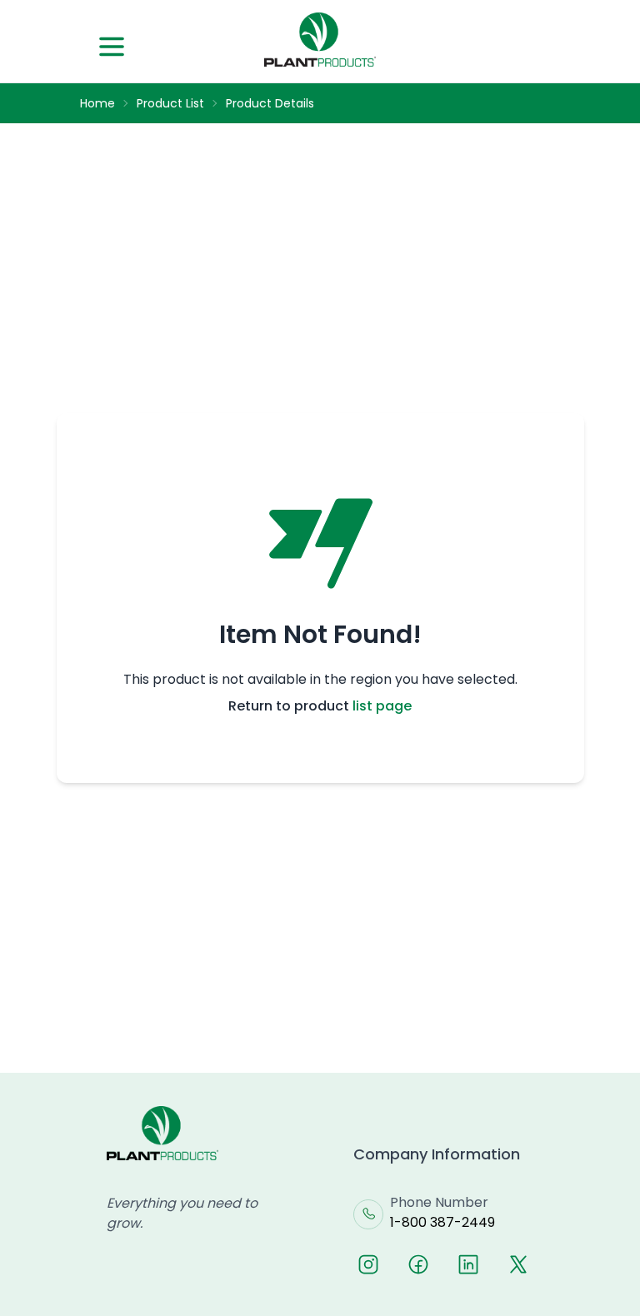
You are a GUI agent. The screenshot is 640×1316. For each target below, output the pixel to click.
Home (97, 103)
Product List (170, 103)
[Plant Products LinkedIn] (468, 1264)
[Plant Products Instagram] (368, 1264)
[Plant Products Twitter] (518, 1264)
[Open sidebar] (112, 46)
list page (382, 705)
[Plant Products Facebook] (418, 1264)
